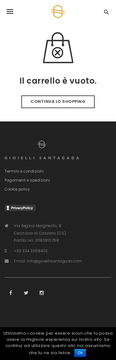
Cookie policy (17, 189)
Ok (80, 353)
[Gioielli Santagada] (58, 11)
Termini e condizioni (24, 171)
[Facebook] (11, 293)
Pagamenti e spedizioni (27, 180)
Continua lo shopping (58, 101)
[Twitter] (26, 293)
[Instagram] (42, 293)
